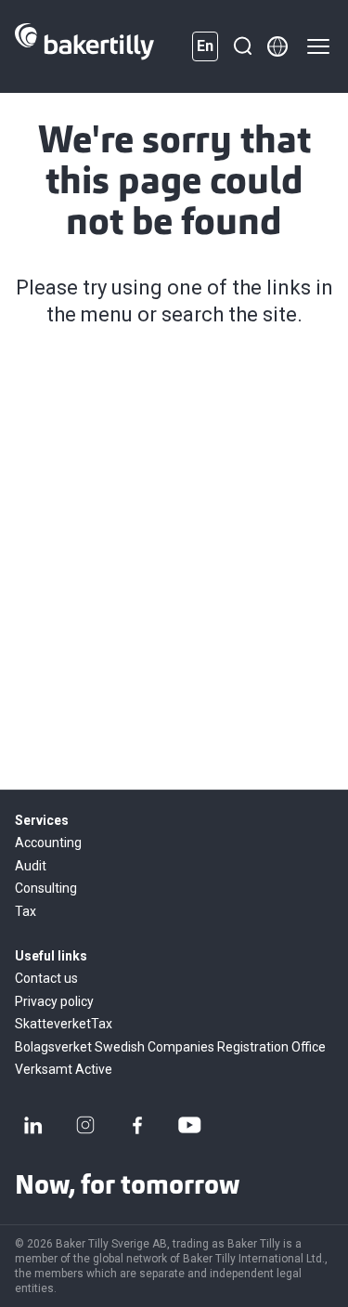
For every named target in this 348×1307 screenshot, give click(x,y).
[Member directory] (277, 46)
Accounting (48, 842)
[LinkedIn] (33, 1125)
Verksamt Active (63, 1069)
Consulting (46, 888)
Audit (30, 865)
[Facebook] (137, 1125)
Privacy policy (54, 1001)
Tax (25, 911)
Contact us (46, 978)
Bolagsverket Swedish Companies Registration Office (170, 1046)
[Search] (242, 46)
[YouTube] (189, 1125)
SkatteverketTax (63, 1023)
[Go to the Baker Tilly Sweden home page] (84, 46)
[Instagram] (85, 1125)
